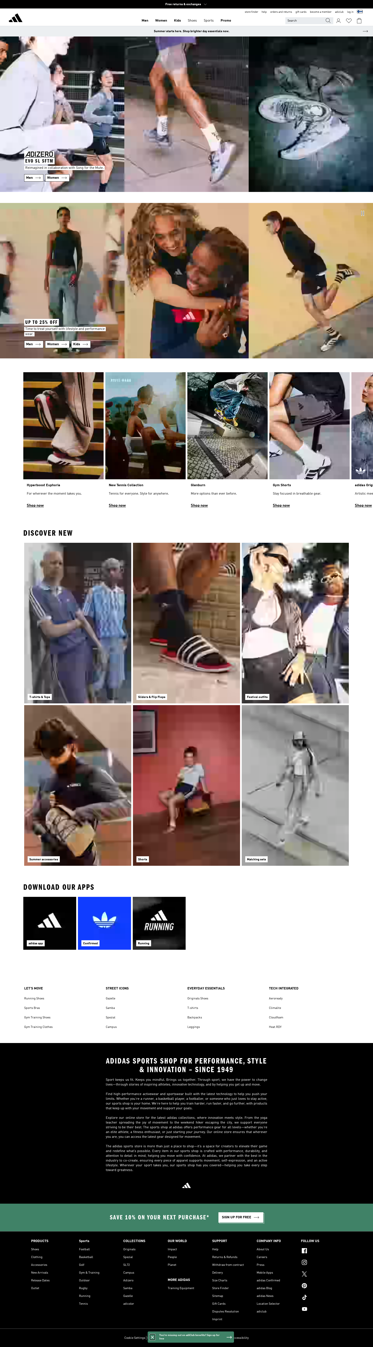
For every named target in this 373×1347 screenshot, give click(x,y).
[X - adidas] (321, 1275)
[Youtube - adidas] (321, 1309)
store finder (251, 12)
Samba (110, 1008)
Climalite (275, 1008)
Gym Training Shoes (37, 1017)
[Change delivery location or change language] (359, 12)
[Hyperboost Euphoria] (63, 442)
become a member (321, 12)
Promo (226, 20)
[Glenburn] (227, 442)
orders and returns (281, 12)
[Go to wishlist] (349, 21)
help (264, 12)
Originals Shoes (197, 998)
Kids (177, 20)
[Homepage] (15, 18)
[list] (186, 442)
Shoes (192, 20)
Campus (111, 1027)
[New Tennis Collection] (145, 442)
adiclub (339, 12)
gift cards (301, 12)
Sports (209, 20)
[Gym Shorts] (309, 442)
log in (350, 12)
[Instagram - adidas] (321, 1263)
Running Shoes (34, 998)
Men (145, 20)
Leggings (193, 1027)
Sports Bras (32, 1008)
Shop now (35, 506)
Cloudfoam (276, 1017)
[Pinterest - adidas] (321, 1286)
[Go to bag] (359, 21)
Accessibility (240, 1337)
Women (161, 20)
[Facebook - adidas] (321, 1251)
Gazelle (110, 998)
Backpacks (194, 1017)
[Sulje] (152, 1337)
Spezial (110, 1017)
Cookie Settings (134, 1337)
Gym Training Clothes (38, 1027)
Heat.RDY (275, 1027)
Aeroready (276, 998)
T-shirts (192, 1008)
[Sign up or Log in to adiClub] (338, 21)
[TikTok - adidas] (321, 1298)
